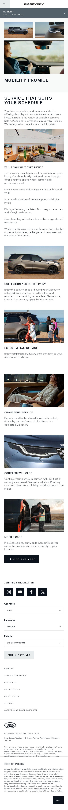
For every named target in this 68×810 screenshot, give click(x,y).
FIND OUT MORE (24, 559)
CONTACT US (10, 682)
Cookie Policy (57, 791)
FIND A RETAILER (19, 655)
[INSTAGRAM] (8, 592)
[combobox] (34, 610)
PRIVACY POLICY (12, 689)
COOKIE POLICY (11, 696)
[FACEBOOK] (31, 592)
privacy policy (40, 788)
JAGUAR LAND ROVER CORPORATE (20, 710)
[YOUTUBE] (20, 592)
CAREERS (8, 668)
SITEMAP (8, 703)
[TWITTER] (42, 592)
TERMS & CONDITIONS (15, 675)
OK (58, 800)
